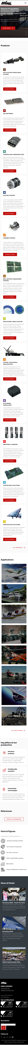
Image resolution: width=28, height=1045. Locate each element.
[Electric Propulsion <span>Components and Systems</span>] (26, 33)
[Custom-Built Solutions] (14, 473)
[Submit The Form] (3, 1028)
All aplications (16, 730)
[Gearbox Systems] (14, 226)
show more (7, 28)
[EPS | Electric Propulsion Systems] (14, 60)
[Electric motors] (14, 183)
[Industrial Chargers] (14, 432)
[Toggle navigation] (25, 3)
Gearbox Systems (10, 254)
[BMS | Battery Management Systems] (14, 267)
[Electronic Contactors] (14, 391)
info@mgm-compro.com (7, 990)
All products (17, 547)
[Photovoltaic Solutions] (14, 512)
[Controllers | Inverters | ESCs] (14, 142)
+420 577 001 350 (5, 988)
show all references (14, 819)
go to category (9, 170)
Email (2, 1022)
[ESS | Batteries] (14, 101)
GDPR (5, 1042)
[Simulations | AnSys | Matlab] (14, 309)
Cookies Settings (12, 1042)
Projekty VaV (21, 1042)
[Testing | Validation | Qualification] (14, 350)
